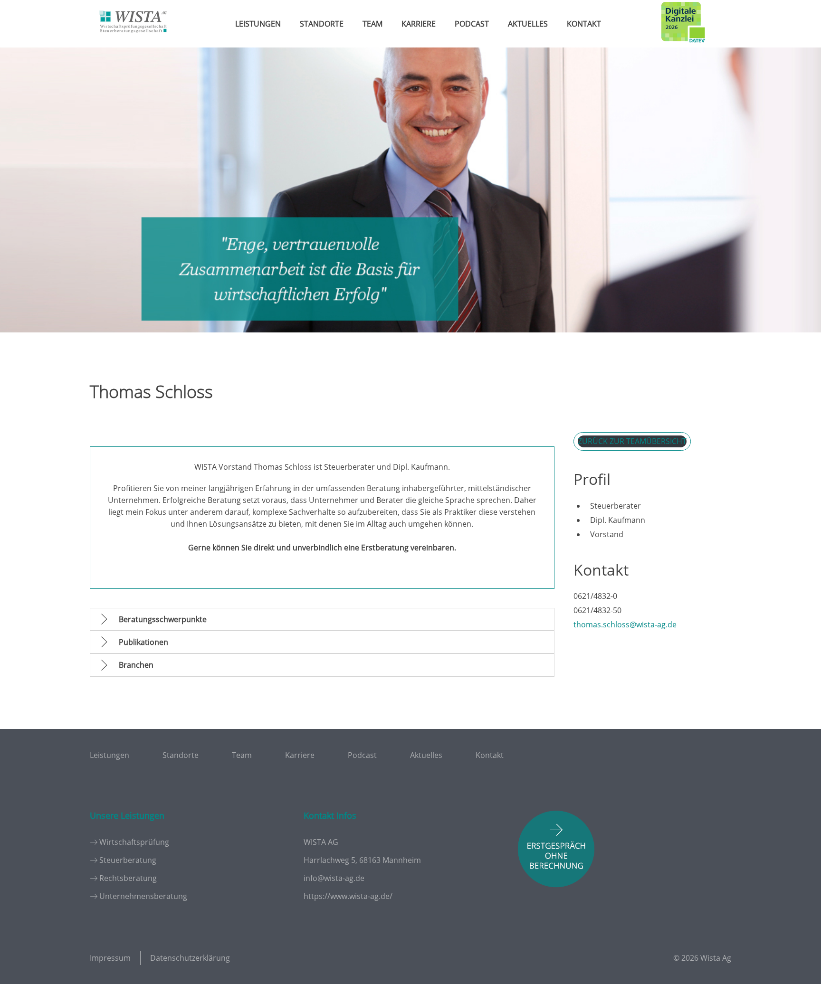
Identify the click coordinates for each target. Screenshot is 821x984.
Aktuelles (528, 24)
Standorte (322, 24)
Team (372, 24)
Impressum (110, 958)
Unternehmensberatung (143, 896)
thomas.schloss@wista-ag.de (625, 624)
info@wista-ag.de (334, 878)
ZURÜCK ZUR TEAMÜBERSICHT (632, 441)
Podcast (472, 24)
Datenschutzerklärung (190, 958)
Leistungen (258, 24)
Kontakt (584, 24)
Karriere (418, 24)
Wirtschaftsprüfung (134, 842)
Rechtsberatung (128, 878)
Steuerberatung (127, 860)
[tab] (322, 619)
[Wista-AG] (133, 39)
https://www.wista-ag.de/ (348, 896)
